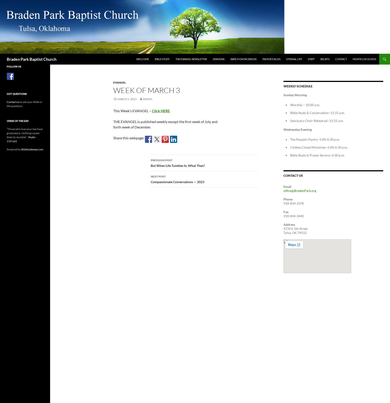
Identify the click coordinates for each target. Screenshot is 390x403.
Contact (341, 59)
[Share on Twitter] (156, 139)
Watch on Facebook (243, 59)
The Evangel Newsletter (191, 59)
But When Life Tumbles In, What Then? (178, 163)
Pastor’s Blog (271, 59)
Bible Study (162, 59)
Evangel (119, 82)
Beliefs (325, 59)
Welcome (142, 59)
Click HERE (161, 111)
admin (147, 99)
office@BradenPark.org (299, 191)
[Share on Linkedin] (173, 139)
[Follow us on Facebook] (10, 76)
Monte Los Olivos (364, 59)
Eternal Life (294, 59)
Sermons (219, 59)
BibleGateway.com (32, 149)
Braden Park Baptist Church (31, 59)
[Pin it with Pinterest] (165, 139)
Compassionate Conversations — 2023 (177, 179)
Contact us (13, 102)
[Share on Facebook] (148, 139)
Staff (311, 59)
